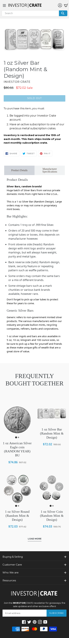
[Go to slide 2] (18, 437)
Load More (34, 538)
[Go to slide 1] (16, 437)
